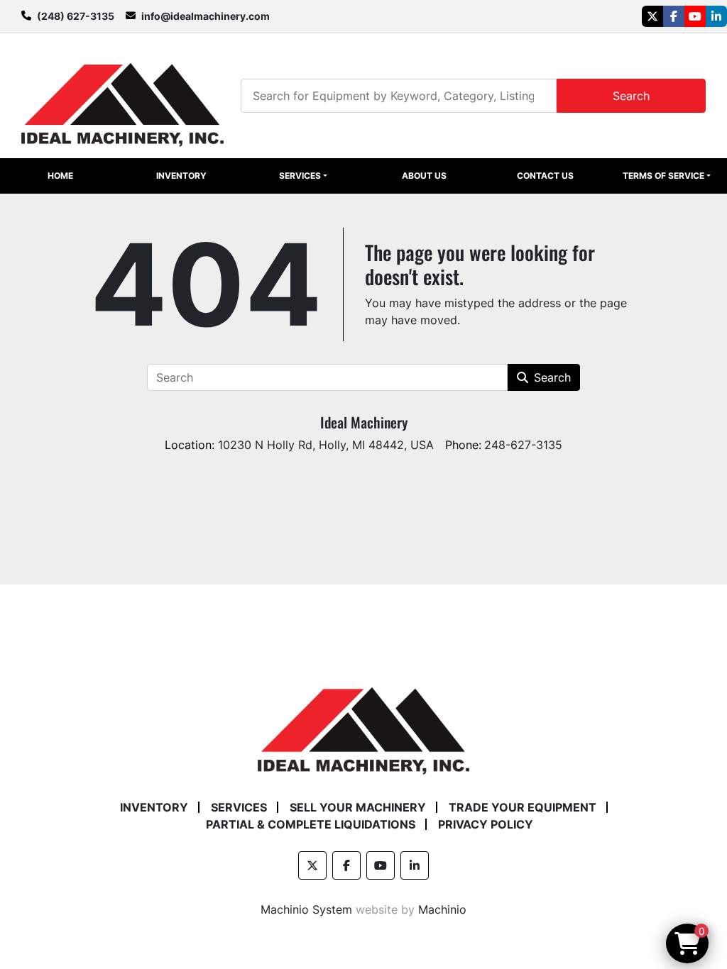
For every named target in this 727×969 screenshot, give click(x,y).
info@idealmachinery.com (205, 16)
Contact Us (545, 175)
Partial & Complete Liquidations (310, 824)
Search (631, 96)
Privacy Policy (485, 824)
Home (60, 175)
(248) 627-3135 (75, 16)
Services (300, 175)
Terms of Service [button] (663, 175)
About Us (424, 175)
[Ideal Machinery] (363, 720)
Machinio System (306, 909)
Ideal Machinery (364, 422)
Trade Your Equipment (522, 807)
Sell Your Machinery (358, 807)
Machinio (442, 909)
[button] (303, 176)
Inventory (181, 175)
